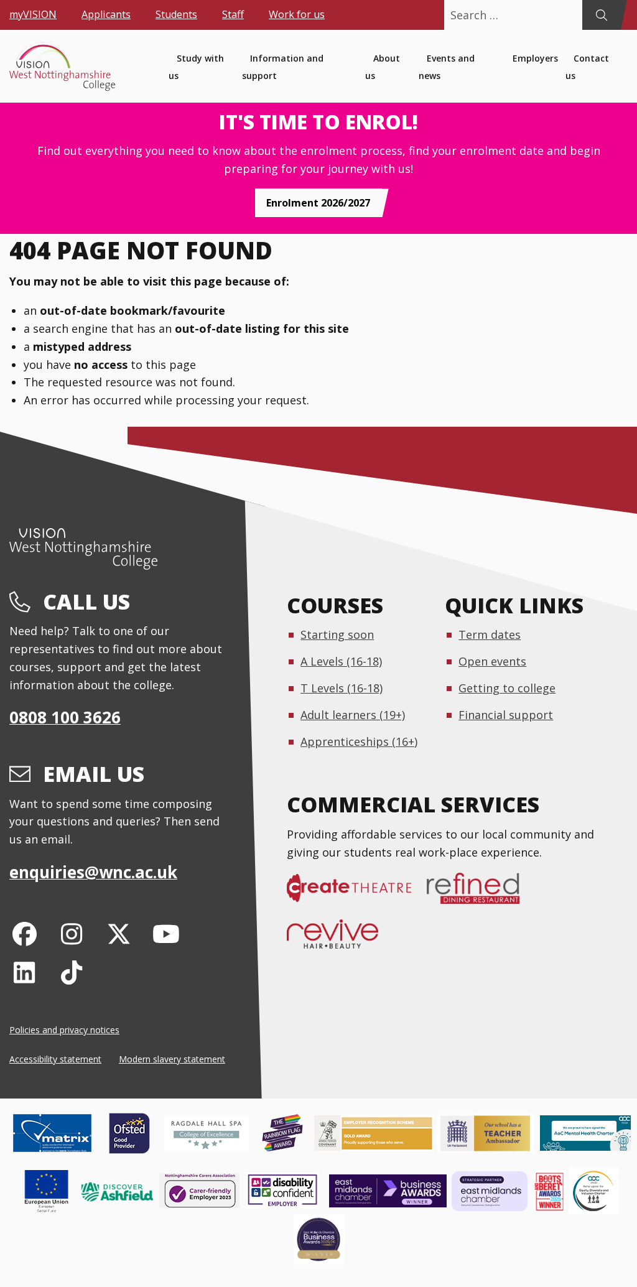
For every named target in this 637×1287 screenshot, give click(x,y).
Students (176, 14)
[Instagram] (72, 933)
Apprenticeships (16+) (358, 741)
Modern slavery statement (172, 1059)
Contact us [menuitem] (587, 67)
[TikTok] (72, 971)
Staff (233, 14)
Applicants (106, 14)
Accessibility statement (55, 1059)
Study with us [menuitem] (196, 67)
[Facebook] (24, 933)
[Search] (601, 15)
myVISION (33, 14)
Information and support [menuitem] (282, 67)
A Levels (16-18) (341, 661)
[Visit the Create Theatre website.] (357, 894)
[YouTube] (166, 933)
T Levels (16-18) (341, 688)
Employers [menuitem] (535, 58)
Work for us (297, 14)
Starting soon (337, 634)
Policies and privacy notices (64, 1030)
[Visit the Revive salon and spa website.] (340, 939)
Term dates (489, 634)
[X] (119, 933)
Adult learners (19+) (352, 714)
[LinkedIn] (24, 971)
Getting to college (507, 688)
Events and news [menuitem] (447, 67)
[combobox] (513, 15)
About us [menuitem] (382, 67)
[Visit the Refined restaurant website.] (481, 894)
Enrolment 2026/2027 (318, 203)
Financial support (505, 714)
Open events (492, 661)
